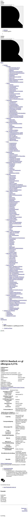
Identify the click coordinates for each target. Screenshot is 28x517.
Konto (2, 318)
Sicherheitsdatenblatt (8, 468)
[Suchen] (12, 17)
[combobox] (7, 5)
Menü (2, 62)
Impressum (23, 508)
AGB (25, 509)
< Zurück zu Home (7, 328)
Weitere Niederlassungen (6, 463)
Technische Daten (5, 388)
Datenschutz (24, 510)
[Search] (12, 51)
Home (4, 324)
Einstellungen (4, 319)
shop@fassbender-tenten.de (9, 487)
